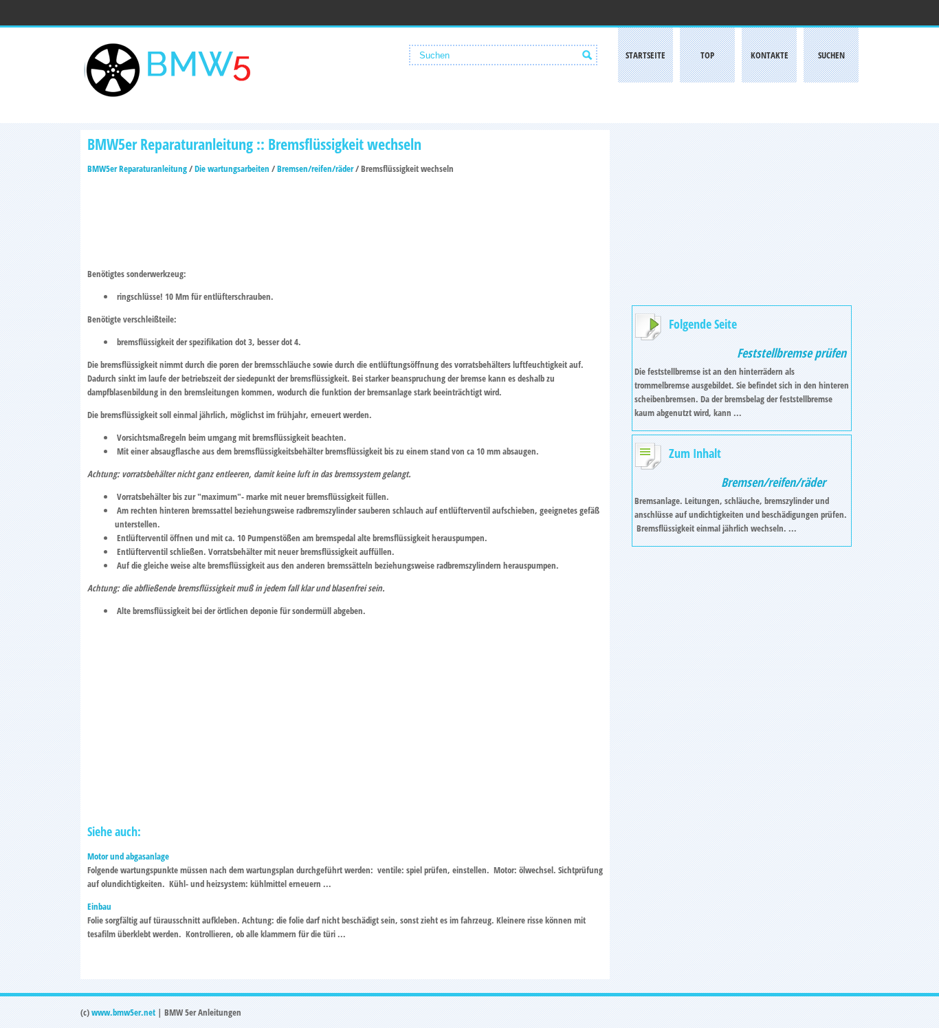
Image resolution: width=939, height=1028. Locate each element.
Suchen (831, 55)
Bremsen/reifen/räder (315, 168)
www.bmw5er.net (123, 1012)
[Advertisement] (345, 216)
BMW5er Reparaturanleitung (137, 168)
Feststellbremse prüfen (791, 353)
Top (707, 55)
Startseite (645, 55)
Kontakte (769, 55)
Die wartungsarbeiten (232, 168)
